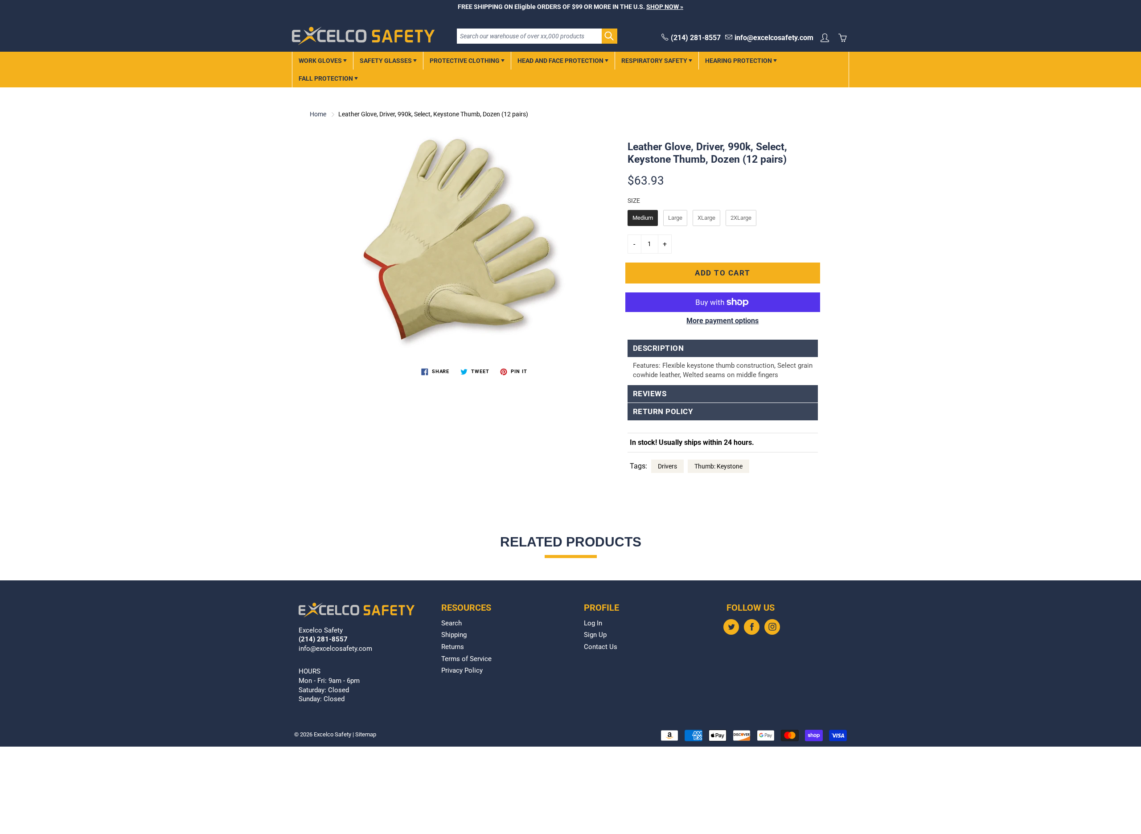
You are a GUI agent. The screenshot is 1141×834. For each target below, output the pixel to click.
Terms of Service (466, 659)
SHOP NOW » (664, 6)
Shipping (454, 635)
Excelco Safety (332, 734)
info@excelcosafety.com (774, 37)
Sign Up (595, 635)
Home (318, 114)
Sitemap (365, 734)
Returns (452, 647)
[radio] (643, 218)
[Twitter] (731, 627)
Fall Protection (326, 78)
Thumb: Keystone (718, 466)
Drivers (667, 466)
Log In (593, 623)
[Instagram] (772, 627)
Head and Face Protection (561, 60)
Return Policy (663, 411)
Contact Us (600, 647)
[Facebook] (751, 627)
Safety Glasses (386, 60)
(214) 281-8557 (696, 37)
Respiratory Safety (655, 60)
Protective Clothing (465, 60)
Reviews (650, 393)
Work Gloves (321, 60)
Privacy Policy (462, 670)
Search (451, 623)
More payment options (722, 320)
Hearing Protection (739, 60)
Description (658, 348)
